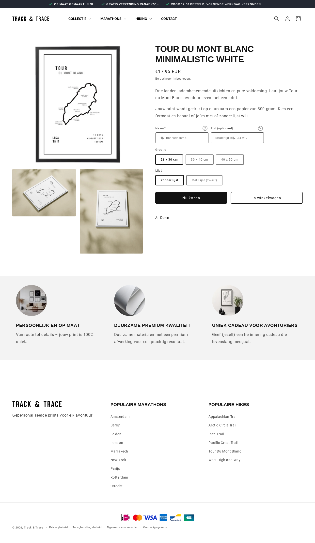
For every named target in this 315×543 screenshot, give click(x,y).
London (116, 442)
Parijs (115, 468)
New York (118, 460)
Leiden (116, 434)
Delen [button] (164, 218)
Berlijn (115, 425)
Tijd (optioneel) (222, 128)
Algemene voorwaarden (123, 527)
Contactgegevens (155, 527)
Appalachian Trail (222, 417)
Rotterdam (119, 477)
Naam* (160, 128)
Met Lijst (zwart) (204, 180)
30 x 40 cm (199, 159)
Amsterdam (120, 417)
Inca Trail (216, 434)
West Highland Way (224, 460)
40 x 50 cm (229, 159)
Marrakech (119, 451)
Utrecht (116, 486)
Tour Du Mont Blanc (224, 451)
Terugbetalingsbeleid (87, 527)
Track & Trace (34, 527)
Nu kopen (191, 198)
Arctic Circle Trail (222, 425)
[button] (77, 19)
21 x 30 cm (169, 159)
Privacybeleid (58, 527)
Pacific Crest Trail (222, 442)
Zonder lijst (169, 180)
